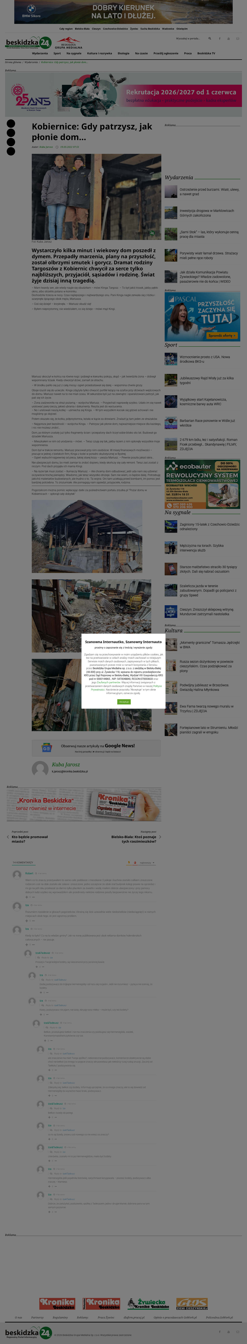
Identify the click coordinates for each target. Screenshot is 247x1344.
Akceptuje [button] (124, 702)
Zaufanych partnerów (108, 682)
